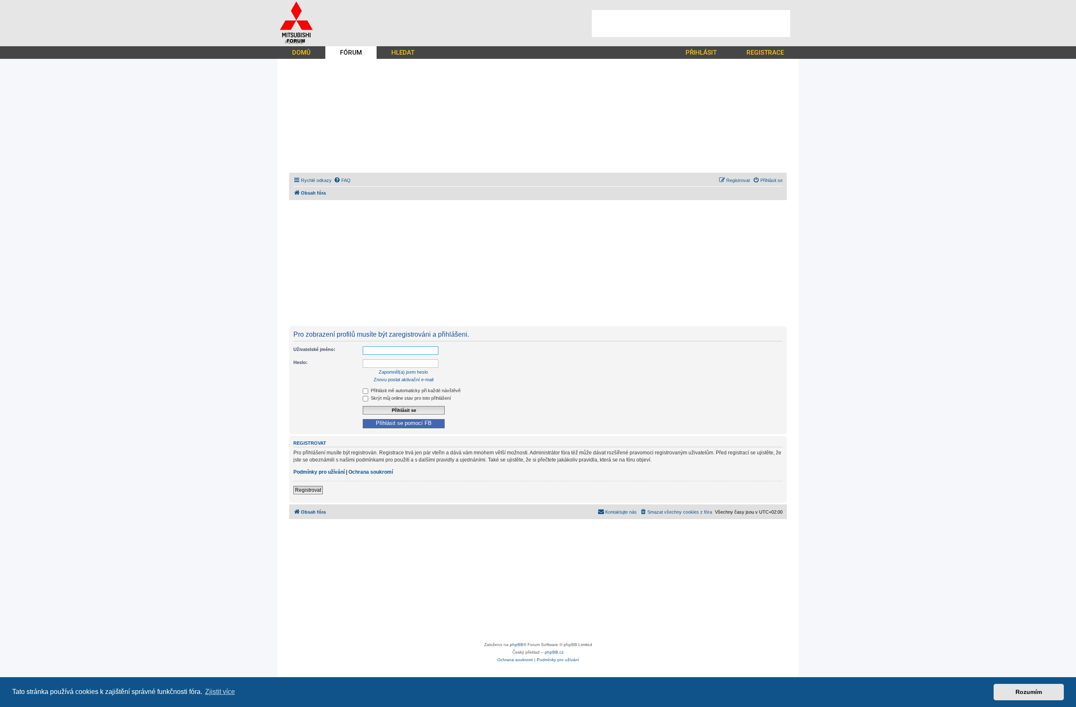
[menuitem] (342, 180)
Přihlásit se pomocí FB (404, 423)
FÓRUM (351, 52)
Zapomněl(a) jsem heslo (403, 372)
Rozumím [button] (1028, 692)
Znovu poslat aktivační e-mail (403, 379)
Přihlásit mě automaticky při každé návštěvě (415, 390)
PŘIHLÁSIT (701, 52)
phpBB (516, 644)
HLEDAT (402, 52)
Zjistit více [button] (220, 691)
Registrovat (308, 490)
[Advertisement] (691, 23)
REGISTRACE (765, 52)
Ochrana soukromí (370, 472)
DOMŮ (301, 52)
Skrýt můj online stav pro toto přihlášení (410, 398)
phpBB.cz (554, 652)
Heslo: (300, 362)
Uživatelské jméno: (314, 349)
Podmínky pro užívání (319, 472)
